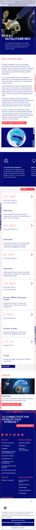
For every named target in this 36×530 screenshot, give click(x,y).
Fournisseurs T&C (7, 459)
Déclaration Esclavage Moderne (9, 466)
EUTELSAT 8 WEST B (9, 290)
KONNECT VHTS (8, 345)
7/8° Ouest (9, 283)
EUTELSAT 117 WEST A (10, 200)
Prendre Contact (24, 485)
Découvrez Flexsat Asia (10, 404)
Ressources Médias (24, 443)
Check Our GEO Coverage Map (13, 123)
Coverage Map (9, 113)
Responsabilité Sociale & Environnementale (8, 452)
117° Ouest (9, 197)
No (27, 5)
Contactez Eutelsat (24, 426)
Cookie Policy (16, 517)
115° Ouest (9, 226)
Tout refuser (18, 524)
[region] (18, 514)
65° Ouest (9, 255)
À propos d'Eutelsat (8, 443)
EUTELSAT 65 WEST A (10, 258)
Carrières (4, 448)
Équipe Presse (23, 487)
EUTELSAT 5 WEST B (9, 318)
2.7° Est (8, 342)
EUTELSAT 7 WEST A (9, 287)
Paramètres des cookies (18, 528)
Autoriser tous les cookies (18, 520)
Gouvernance (6, 446)
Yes (25, 5)
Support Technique (8, 480)
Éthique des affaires (8, 456)
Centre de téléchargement (24, 449)
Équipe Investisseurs (25, 490)
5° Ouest (8, 314)
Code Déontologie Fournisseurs (8, 462)
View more (5, 366)
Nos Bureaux (22, 493)
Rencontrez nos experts (24, 481)
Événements (22, 446)
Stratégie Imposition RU (9, 470)
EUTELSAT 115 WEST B (10, 229)
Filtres (23, 189)
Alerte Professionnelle (9, 473)
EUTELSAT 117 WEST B (10, 203)
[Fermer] (31, 501)
